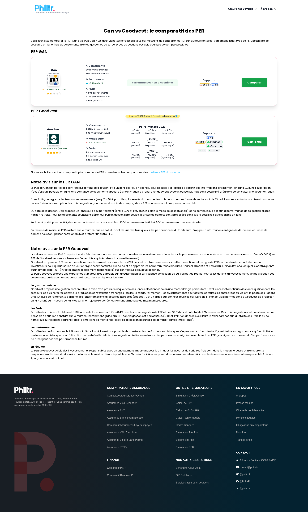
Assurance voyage (240, 9)
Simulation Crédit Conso (190, 395)
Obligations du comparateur (252, 425)
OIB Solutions (184, 475)
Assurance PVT (116, 410)
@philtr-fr (245, 488)
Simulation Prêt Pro (187, 432)
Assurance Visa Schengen (122, 403)
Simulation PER (185, 447)
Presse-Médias (244, 403)
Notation (241, 432)
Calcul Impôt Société (187, 410)
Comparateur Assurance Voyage (125, 395)
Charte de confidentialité (250, 410)
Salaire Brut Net (185, 439)
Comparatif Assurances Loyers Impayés (129, 425)
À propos (267, 9)
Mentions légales (246, 417)
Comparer (254, 82)
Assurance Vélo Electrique (122, 432)
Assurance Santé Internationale (125, 417)
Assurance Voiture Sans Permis (125, 439)
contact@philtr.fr (249, 467)
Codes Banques (185, 425)
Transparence (244, 439)
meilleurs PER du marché (164, 172)
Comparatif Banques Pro (121, 475)
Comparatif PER (116, 468)
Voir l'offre (254, 142)
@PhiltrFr (245, 481)
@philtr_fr (245, 474)
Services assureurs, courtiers (192, 482)
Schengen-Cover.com (188, 468)
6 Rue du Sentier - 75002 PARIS (258, 460)
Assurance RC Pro (117, 447)
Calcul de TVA (184, 403)
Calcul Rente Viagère (188, 417)
